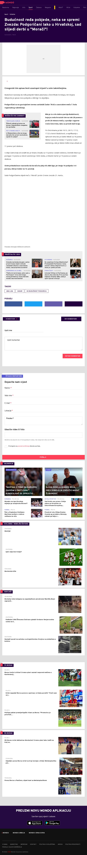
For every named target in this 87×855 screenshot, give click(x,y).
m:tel (9, 852)
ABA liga (9, 291)
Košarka (12, 14)
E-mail (8, 403)
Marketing (14, 844)
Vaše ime (9, 396)
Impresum (24, 844)
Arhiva (60, 844)
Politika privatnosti (72, 844)
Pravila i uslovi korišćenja (12, 847)
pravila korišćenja (24, 446)
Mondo (6, 833)
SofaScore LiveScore (23, 247)
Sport (6, 14)
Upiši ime (8, 330)
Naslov (8, 388)
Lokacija (9, 411)
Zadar (19, 291)
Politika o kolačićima (47, 844)
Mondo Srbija (19, 833)
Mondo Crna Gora (37, 833)
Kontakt (33, 844)
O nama (4, 844)
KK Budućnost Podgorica (37, 291)
